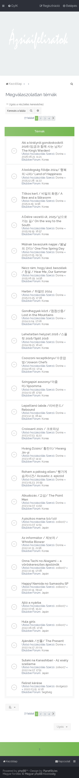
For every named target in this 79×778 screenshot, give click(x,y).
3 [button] (45, 118)
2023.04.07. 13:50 (32, 505)
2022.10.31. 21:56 (32, 548)
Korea (45, 159)
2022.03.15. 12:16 (34, 689)
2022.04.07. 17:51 (31, 670)
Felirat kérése (32, 683)
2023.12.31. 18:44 (32, 415)
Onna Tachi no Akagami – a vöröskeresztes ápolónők (42, 562)
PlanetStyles (50, 770)
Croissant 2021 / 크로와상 (40, 429)
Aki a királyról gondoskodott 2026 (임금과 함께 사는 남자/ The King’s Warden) (42, 146)
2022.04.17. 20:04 (32, 647)
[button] (53, 118)
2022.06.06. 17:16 (32, 627)
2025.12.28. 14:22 (32, 180)
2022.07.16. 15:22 (32, 608)
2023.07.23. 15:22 (32, 435)
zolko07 (60, 521)
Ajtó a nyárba (31, 602)
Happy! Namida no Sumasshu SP (45, 583)
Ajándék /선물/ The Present (43, 641)
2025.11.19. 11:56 (31, 203)
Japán (45, 527)
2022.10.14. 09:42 (32, 589)
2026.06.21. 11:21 (32, 156)
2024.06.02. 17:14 (32, 368)
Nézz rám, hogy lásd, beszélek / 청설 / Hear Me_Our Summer (44, 270)
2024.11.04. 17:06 (32, 321)
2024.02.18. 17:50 (32, 392)
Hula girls (28, 621)
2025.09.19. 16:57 (32, 231)
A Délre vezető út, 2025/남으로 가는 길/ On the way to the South (44, 221)
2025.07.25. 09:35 (32, 255)
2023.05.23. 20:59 (32, 482)
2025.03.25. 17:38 (32, 297)
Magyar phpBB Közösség (40, 773)
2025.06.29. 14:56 (32, 278)
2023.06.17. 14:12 (31, 458)
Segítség (47, 692)
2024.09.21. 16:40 (32, 344)
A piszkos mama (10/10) (39, 518)
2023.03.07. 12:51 (32, 524)
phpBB (22, 770)
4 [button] (49, 118)
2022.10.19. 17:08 (32, 570)
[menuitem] (13, 5)
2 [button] (40, 118)
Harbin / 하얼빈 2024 (37, 291)
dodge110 (62, 686)
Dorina (59, 153)
